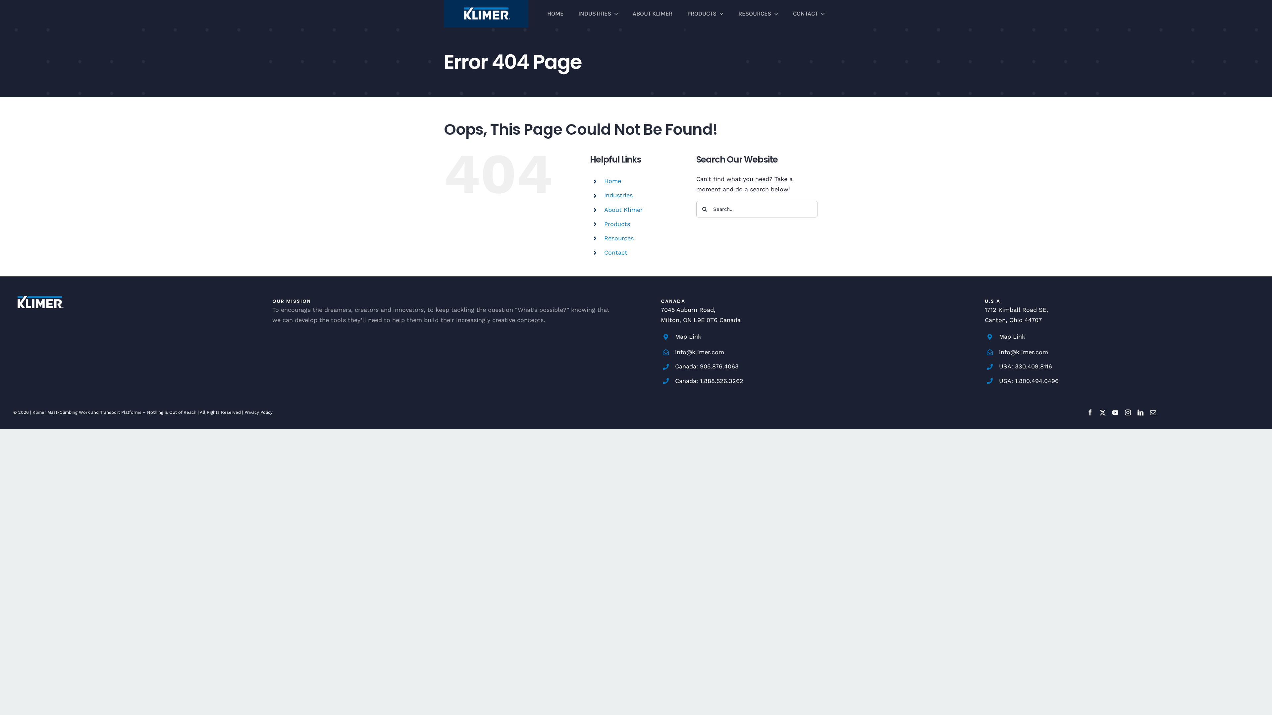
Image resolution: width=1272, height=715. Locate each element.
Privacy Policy (258, 412)
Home (612, 180)
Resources (619, 238)
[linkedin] (1140, 412)
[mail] (1153, 412)
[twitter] (1103, 412)
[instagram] (1128, 412)
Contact (615, 252)
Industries (618, 195)
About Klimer (623, 209)
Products (617, 223)
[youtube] (1115, 412)
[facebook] (1090, 412)
